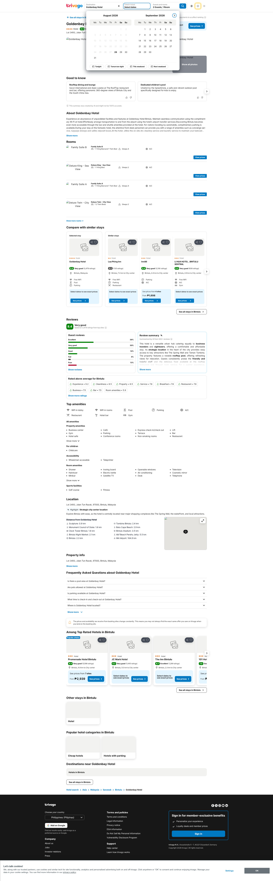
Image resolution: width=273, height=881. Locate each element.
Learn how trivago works (118, 852)
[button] (189, 46)
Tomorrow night (117, 66)
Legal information (115, 821)
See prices (195, 26)
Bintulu (118, 789)
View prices (200, 157)
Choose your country (54, 812)
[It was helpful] (126, 97)
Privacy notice (113, 825)
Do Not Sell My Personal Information (123, 833)
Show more (72, 135)
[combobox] (103, 7)
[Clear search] (118, 6)
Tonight (98, 66)
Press (47, 856)
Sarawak (107, 789)
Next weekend (160, 66)
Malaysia (94, 789)
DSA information (114, 829)
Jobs (47, 847)
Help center (112, 848)
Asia (84, 789)
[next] (174, 15)
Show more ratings (77, 395)
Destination (90, 4)
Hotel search (72, 789)
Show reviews (75, 369)
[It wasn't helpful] (130, 97)
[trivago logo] (74, 6)
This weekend (139, 66)
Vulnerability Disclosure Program (122, 837)
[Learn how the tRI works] (106, 328)
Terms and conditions (117, 817)
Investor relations (53, 851)
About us (49, 843)
